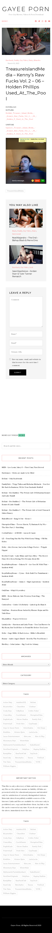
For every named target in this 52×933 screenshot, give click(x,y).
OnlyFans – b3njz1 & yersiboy (13, 590)
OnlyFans (25, 749)
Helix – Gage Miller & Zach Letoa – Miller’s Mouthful (23, 633)
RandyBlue (7, 753)
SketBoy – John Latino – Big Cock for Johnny (20, 644)
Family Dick (36, 719)
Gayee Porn (26, 9)
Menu (5, 21)
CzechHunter (21, 715)
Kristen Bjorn (19, 732)
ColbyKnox (20, 711)
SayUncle (33, 753)
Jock (31, 267)
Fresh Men (20, 724)
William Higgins (9, 766)
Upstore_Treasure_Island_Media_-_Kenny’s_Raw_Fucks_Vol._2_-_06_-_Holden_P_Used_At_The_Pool (21, 131)
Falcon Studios (22, 719)
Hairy (31, 60)
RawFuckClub (21, 753)
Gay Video (24, 60)
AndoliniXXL (21, 702)
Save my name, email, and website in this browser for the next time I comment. (26, 362)
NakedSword (35, 745)
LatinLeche (33, 732)
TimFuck (40, 758)
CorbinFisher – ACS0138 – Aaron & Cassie (19, 533)
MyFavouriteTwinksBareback (14, 745)
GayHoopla (33, 724)
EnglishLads (8, 719)
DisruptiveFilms (36, 715)
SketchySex (19, 758)
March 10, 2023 (13, 63)
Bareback (9, 60)
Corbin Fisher (33, 711)
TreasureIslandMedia (15, 191)
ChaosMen (21, 707)
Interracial (16, 234)
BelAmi (33, 702)
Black (14, 231)
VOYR (38, 762)
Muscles (37, 60)
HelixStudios (28, 728)
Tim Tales (7, 762)
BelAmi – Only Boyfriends (12, 479)
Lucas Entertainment (11, 736)
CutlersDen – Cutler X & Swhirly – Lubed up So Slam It (24, 605)
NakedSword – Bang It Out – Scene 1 (16, 519)
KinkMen (6, 732)
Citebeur (32, 707)
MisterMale (24, 741)
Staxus (30, 758)
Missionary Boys (9, 741)
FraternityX (7, 724)
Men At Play (39, 736)
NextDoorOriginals (10, 749)
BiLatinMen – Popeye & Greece (14, 619)
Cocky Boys (7, 711)
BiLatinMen (8, 707)
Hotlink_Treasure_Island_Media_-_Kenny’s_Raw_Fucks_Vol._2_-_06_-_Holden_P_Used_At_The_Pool (21, 116)
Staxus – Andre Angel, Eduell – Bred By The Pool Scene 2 (24, 639)
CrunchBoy (7, 715)
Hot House (41, 728)
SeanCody (7, 758)
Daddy (16, 60)
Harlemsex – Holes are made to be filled (18, 473)
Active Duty (7, 702)
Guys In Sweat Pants (11, 728)
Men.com (27, 736)
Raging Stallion (39, 749)
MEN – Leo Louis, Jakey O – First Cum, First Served (23, 467)
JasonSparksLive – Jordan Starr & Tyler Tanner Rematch (24, 274)
